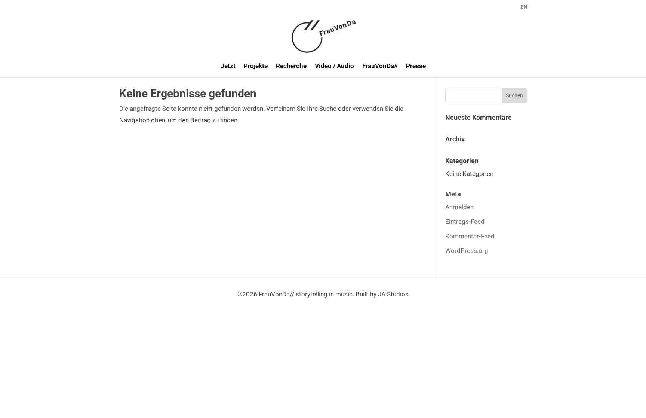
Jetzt (228, 66)
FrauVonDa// (380, 66)
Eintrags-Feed (465, 221)
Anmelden (459, 207)
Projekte (256, 66)
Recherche (291, 66)
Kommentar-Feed (470, 236)
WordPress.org (466, 250)
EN (523, 7)
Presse (416, 66)
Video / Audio (334, 66)
